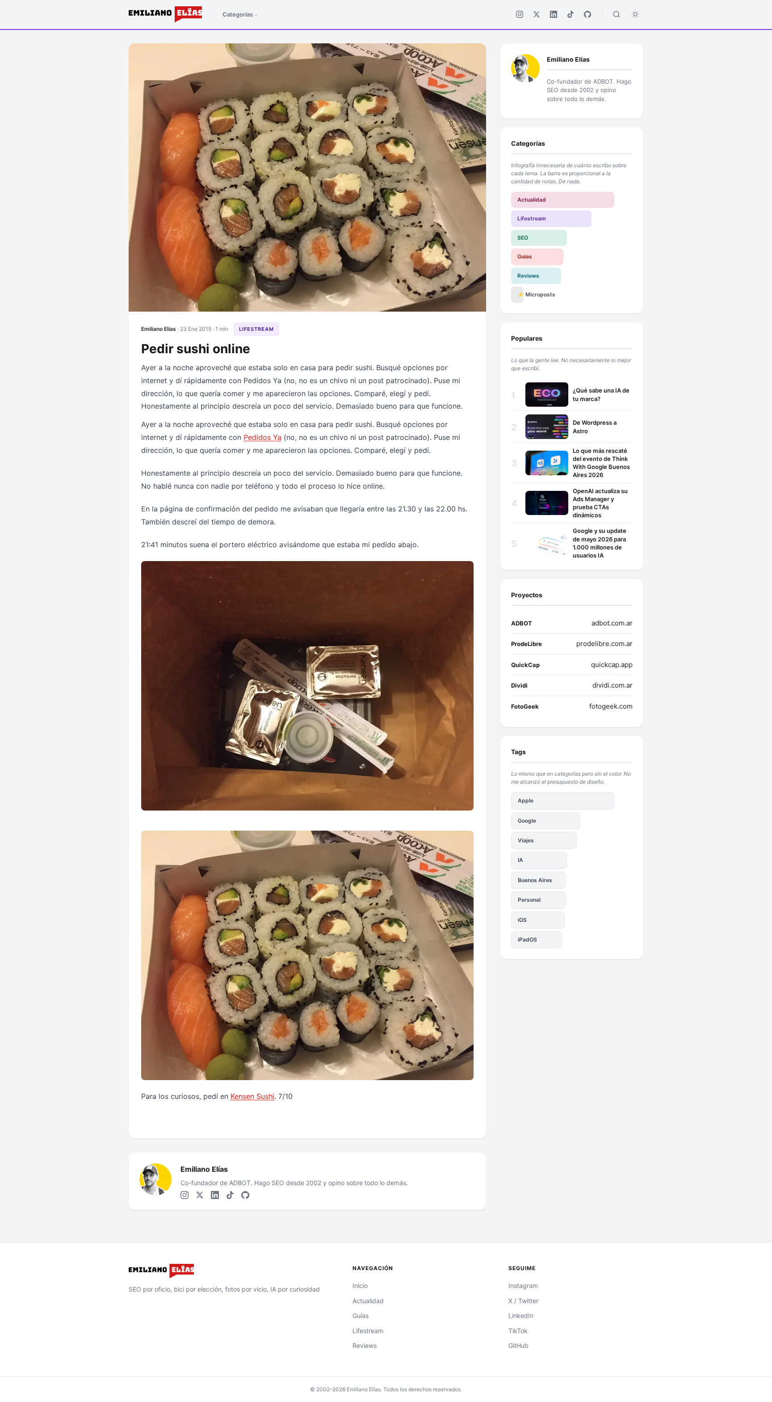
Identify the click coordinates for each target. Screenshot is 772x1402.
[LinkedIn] (553, 14)
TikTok (518, 1330)
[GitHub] (587, 14)
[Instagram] (520, 14)
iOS (522, 919)
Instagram (523, 1285)
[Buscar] (616, 14)
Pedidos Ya (262, 437)
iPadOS (527, 939)
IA (520, 860)
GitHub (518, 1345)
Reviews (528, 275)
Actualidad (531, 199)
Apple (525, 800)
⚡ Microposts (520, 294)
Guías (360, 1315)
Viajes (526, 840)
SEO (522, 237)
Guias (524, 256)
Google (527, 820)
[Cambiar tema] (635, 14)
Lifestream (256, 329)
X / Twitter (523, 1301)
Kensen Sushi (252, 1096)
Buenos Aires (535, 880)
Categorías (237, 14)
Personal (529, 899)
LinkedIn (520, 1315)
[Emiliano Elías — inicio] (230, 1271)
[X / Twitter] (537, 14)
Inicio (360, 1285)
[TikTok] (570, 14)
